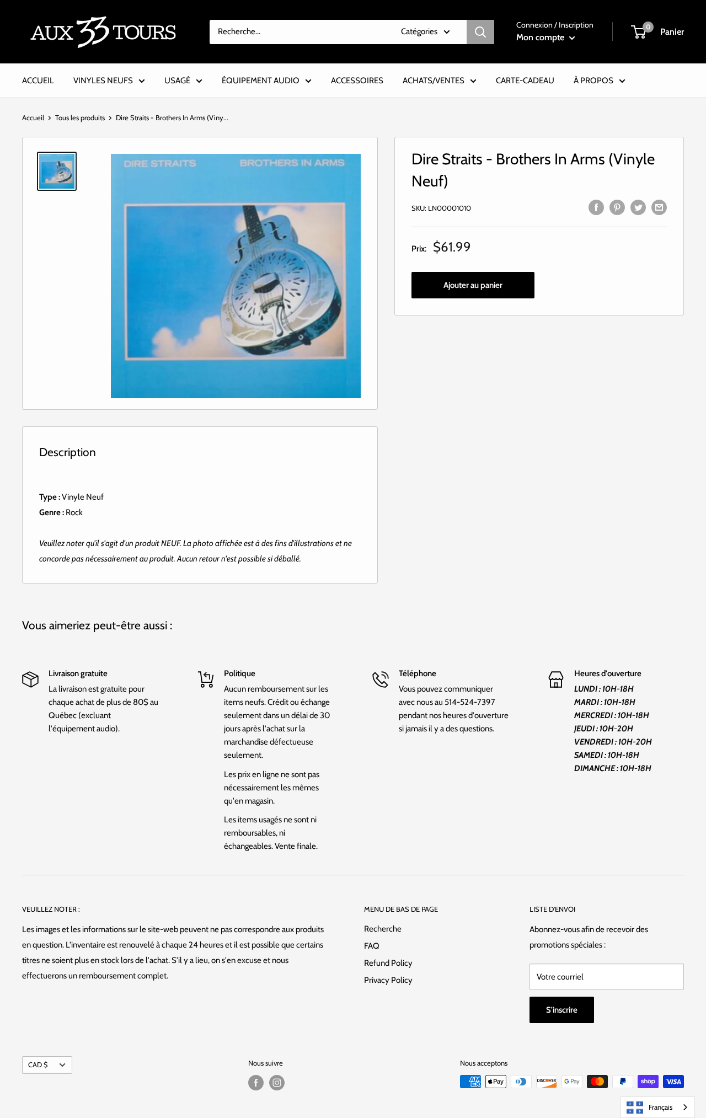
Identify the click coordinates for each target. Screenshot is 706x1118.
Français (660, 1107)
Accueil (33, 117)
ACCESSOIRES (357, 80)
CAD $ (37, 1065)
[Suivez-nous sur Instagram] (277, 1082)
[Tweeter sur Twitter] (638, 207)
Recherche (383, 929)
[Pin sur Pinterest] (617, 207)
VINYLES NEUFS (103, 80)
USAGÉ (177, 80)
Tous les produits (80, 117)
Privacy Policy (388, 980)
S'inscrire (561, 1010)
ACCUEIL (38, 80)
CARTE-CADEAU (525, 80)
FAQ (371, 946)
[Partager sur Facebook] (596, 207)
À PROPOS (593, 80)
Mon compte (541, 37)
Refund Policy (388, 963)
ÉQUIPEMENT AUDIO (260, 80)
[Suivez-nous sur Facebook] (256, 1082)
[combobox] (658, 1107)
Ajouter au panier (472, 286)
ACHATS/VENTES (433, 80)
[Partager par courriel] (659, 207)
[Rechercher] (480, 32)
